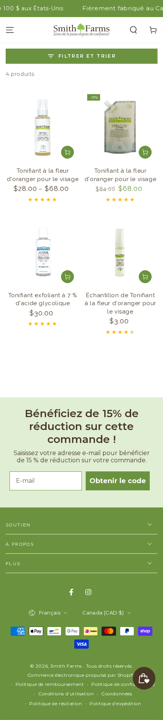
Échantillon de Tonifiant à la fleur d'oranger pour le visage (120, 303)
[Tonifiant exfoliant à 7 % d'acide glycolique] (43, 252)
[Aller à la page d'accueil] (81, 29)
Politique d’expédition (115, 703)
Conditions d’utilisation (66, 693)
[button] (133, 30)
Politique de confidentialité (123, 684)
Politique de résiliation (55, 703)
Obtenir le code (117, 481)
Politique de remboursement (50, 684)
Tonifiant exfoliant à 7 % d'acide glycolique (42, 299)
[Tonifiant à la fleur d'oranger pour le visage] (43, 127)
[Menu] (10, 30)
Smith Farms (66, 666)
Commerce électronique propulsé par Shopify (81, 675)
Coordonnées (116, 693)
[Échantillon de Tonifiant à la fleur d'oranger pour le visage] (120, 252)
